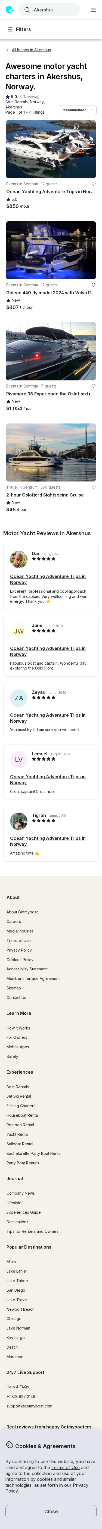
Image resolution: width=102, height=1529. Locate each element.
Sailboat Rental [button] (20, 1144)
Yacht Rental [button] (18, 1134)
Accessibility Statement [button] (27, 969)
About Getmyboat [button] (22, 912)
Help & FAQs (18, 1387)
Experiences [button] (20, 1072)
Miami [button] (12, 1261)
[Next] (89, 149)
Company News (21, 1193)
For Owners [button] (17, 1037)
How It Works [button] (18, 1028)
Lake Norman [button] (18, 1328)
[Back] (13, 149)
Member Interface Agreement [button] (33, 978)
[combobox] (49, 10)
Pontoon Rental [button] (20, 1124)
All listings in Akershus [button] (31, 49)
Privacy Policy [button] (19, 950)
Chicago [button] (14, 1318)
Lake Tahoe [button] (17, 1280)
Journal (15, 1178)
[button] (16, 102)
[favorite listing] (93, 184)
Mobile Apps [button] (18, 1046)
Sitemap (14, 988)
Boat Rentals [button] (18, 1087)
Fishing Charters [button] (21, 1105)
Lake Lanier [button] (17, 1271)
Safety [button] (12, 1056)
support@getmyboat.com (29, 1406)
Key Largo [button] (16, 1337)
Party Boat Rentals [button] (23, 1163)
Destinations (17, 1221)
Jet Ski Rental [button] (19, 1096)
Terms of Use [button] (65, 1467)
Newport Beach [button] (21, 1309)
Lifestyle (14, 1202)
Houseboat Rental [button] (23, 1115)
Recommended (73, 110)
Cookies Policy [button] (20, 959)
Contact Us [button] (16, 997)
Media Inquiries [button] (20, 931)
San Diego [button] (16, 1290)
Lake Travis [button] (17, 1299)
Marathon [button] (15, 1356)
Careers (14, 921)
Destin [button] (12, 1347)
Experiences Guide (24, 1212)
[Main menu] (93, 10)
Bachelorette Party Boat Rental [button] (34, 1153)
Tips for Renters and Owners (32, 1231)
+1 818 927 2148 (21, 1396)
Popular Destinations (29, 1247)
